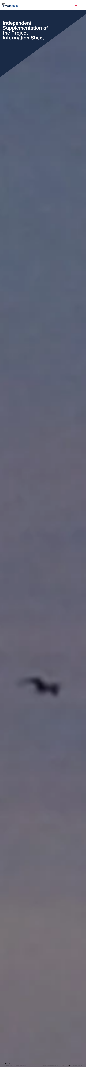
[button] (82, 5)
